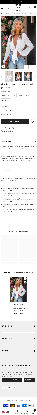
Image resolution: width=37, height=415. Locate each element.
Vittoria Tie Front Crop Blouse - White (18, 309)
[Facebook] (2, 128)
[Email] (13, 128)
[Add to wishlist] (32, 121)
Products (8, 14)
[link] (9, 260)
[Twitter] (6, 128)
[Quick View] (25, 282)
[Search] (8, 8)
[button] (30, 67)
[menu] (2, 8)
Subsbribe (29, 380)
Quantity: (4, 106)
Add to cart (15, 122)
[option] (18, 42)
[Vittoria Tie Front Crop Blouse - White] (18, 289)
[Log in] (29, 8)
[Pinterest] (9, 128)
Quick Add (18, 304)
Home (2, 14)
